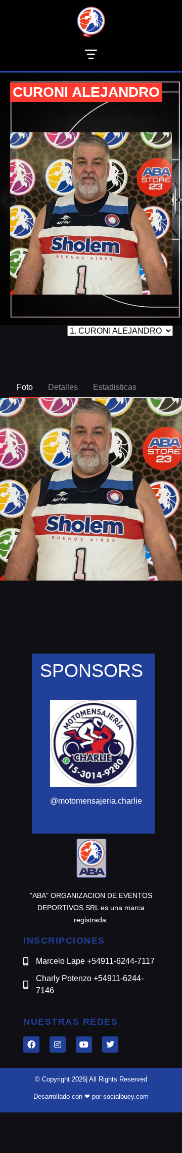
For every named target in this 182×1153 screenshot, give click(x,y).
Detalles (63, 387)
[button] (91, 56)
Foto (25, 387)
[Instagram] (58, 1044)
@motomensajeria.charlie (96, 801)
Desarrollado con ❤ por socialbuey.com (91, 1096)
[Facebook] (31, 1044)
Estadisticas (114, 387)
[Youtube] (84, 1044)
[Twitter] (110, 1044)
